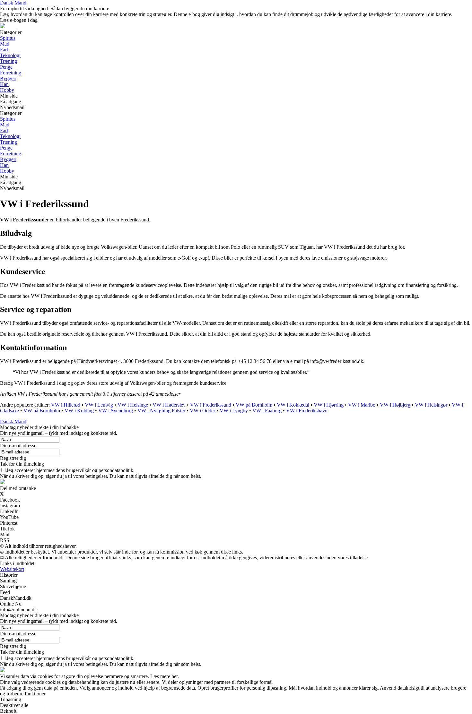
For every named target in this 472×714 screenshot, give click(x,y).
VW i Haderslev (169, 405)
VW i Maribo (361, 405)
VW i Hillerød (65, 405)
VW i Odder (202, 410)
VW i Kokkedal (293, 405)
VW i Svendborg (115, 410)
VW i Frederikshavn (307, 410)
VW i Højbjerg (395, 405)
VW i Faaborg (267, 410)
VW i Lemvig (99, 405)
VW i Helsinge (133, 405)
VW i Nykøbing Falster (161, 410)
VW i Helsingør (431, 405)
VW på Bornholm (254, 405)
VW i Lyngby (234, 410)
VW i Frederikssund (210, 405)
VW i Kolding (79, 410)
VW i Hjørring (329, 405)
